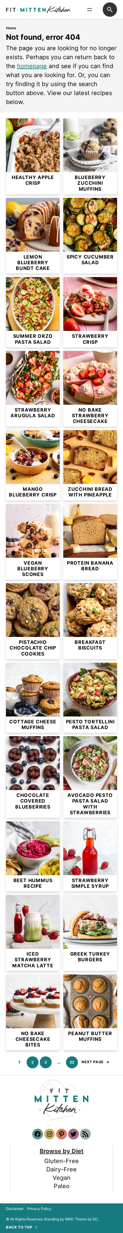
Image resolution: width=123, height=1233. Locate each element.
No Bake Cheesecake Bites (33, 1039)
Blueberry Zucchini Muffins (90, 183)
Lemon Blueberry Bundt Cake (33, 262)
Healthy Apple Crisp (33, 180)
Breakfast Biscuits (90, 645)
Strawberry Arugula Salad (32, 412)
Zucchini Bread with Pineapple (90, 492)
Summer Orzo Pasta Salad (33, 339)
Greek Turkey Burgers (90, 956)
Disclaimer (15, 1209)
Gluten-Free (61, 1161)
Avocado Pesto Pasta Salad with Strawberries (90, 803)
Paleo (62, 1186)
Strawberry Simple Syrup (90, 883)
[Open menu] (89, 9)
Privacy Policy (39, 1209)
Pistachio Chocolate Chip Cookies (33, 647)
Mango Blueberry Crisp (33, 492)
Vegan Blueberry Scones (32, 568)
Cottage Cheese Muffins (32, 724)
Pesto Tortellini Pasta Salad (90, 724)
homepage (32, 66)
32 (72, 1062)
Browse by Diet (62, 1151)
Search (110, 9)
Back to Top (19, 1227)
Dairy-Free (61, 1169)
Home (11, 28)
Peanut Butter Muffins (90, 1036)
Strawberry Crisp (90, 339)
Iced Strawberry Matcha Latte (32, 959)
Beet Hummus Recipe (33, 883)
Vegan (61, 1177)
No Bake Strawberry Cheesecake (90, 415)
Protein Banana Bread (90, 566)
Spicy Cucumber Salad (90, 259)
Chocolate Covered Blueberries (32, 800)
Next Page (95, 1062)
